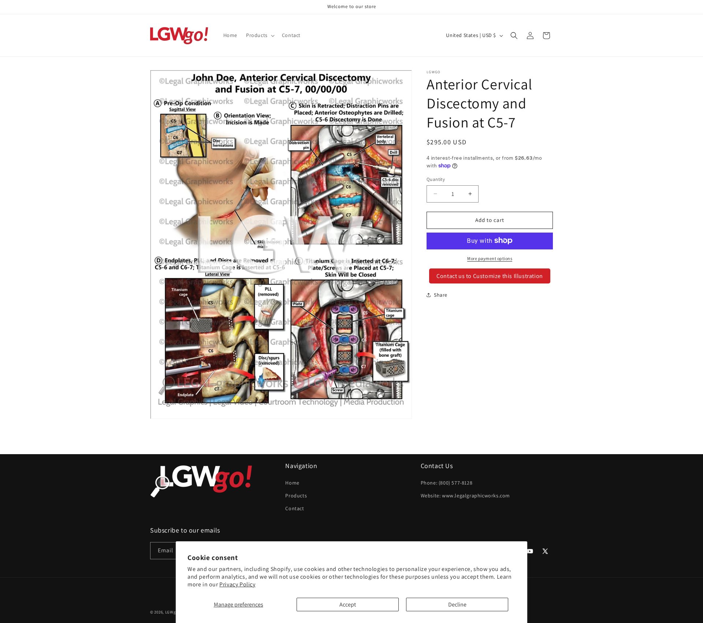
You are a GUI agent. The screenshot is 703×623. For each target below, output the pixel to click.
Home (292, 482)
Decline (457, 604)
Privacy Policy (237, 584)
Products (296, 495)
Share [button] (440, 294)
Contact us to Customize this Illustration (489, 275)
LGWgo (172, 612)
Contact (294, 508)
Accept (347, 604)
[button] (260, 35)
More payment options (489, 258)
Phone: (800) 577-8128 (447, 482)
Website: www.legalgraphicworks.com (465, 495)
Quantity (436, 179)
